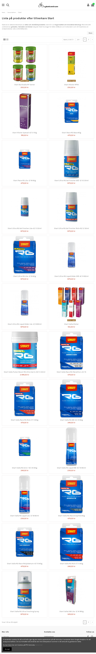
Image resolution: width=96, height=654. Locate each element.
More (90, 33)
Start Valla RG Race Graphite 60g (71, 516)
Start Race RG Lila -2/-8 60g (24, 180)
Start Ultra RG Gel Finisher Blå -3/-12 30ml (71, 180)
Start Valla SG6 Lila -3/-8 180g (72, 611)
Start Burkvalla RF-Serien (24, 85)
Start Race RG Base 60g (71, 133)
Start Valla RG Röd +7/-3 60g (71, 564)
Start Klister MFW (71, 85)
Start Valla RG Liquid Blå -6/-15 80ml (71, 468)
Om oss (6, 636)
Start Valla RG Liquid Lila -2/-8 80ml (24, 516)
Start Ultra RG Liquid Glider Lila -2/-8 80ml (25, 324)
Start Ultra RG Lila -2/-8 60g (24, 276)
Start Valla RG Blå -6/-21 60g (71, 420)
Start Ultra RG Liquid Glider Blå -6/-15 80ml (71, 276)
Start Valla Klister (71, 324)
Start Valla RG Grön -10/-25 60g (24, 468)
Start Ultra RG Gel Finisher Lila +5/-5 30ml (25, 228)
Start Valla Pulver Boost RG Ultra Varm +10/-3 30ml (24, 372)
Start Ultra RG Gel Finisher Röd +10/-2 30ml (71, 228)
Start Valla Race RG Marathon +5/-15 (71, 372)
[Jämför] (23, 81)
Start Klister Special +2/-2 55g (24, 133)
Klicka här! (38, 645)
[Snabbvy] (26, 81)
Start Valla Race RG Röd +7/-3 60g (24, 420)
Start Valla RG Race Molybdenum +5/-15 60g (24, 564)
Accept (7, 649)
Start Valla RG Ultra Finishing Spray (24, 611)
